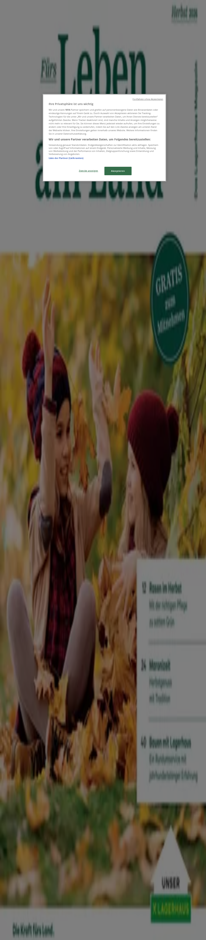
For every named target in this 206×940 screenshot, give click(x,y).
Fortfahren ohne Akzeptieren (148, 99)
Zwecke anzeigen (88, 170)
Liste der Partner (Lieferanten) (66, 158)
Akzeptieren (118, 170)
